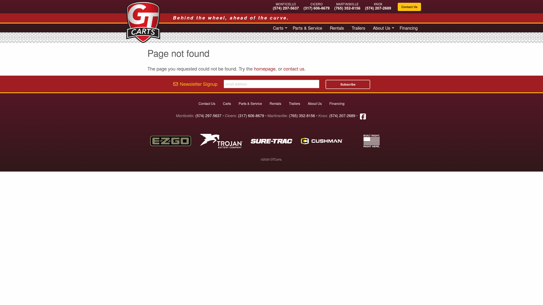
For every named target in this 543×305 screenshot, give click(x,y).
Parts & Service (307, 28)
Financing (409, 28)
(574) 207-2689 (378, 8)
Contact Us (409, 7)
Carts (278, 28)
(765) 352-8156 (347, 8)
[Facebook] (363, 116)
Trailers (358, 28)
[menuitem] (279, 28)
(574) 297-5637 (286, 8)
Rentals (337, 28)
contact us (293, 68)
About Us (381, 28)
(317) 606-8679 (317, 8)
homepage (265, 68)
